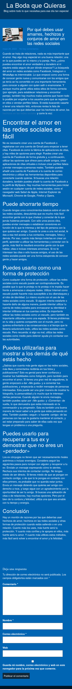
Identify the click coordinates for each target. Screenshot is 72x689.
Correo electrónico (14, 634)
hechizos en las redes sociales (19, 113)
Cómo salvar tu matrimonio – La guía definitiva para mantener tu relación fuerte (33, 561)
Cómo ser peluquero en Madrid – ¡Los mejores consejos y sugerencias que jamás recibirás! (36, 549)
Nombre (8, 620)
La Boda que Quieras (36, 5)
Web (5, 647)
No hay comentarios (28, 48)
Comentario (10, 584)
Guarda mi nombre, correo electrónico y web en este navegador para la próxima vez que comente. (34, 666)
